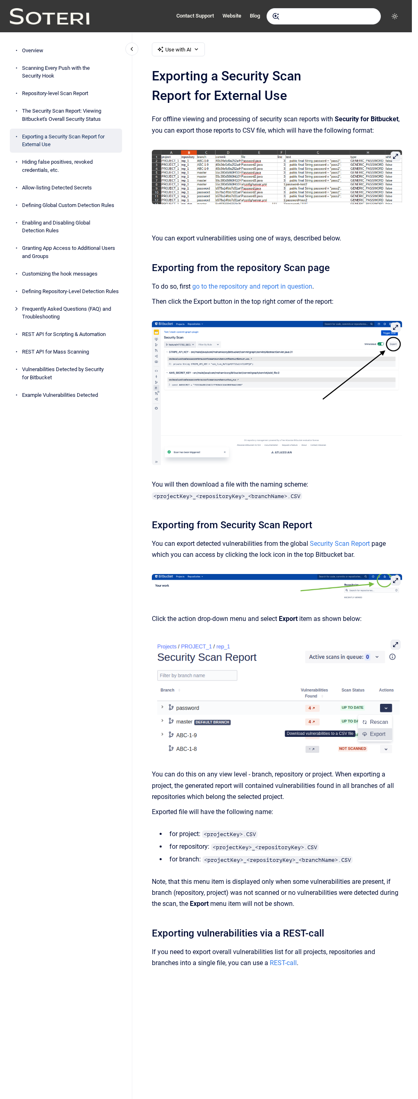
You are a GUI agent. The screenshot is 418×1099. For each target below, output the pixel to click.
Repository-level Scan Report (55, 93)
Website (231, 16)
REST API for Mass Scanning (55, 352)
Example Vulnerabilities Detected (60, 395)
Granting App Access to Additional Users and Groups (68, 252)
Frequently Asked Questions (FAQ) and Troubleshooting (66, 313)
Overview (32, 50)
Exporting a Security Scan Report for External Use (63, 140)
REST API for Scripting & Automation (64, 334)
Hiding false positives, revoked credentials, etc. (57, 166)
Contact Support (195, 16)
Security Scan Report (340, 543)
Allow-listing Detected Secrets (57, 188)
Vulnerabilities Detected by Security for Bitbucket (63, 373)
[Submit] (275, 16)
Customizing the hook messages (60, 274)
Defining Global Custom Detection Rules (68, 205)
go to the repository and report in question (252, 286)
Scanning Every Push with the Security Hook (56, 72)
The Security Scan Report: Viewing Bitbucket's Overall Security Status (61, 115)
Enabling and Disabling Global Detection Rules (56, 227)
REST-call (283, 963)
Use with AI (178, 50)
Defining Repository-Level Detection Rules (70, 291)
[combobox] (323, 16)
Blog (255, 16)
